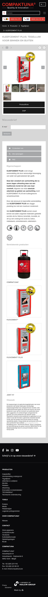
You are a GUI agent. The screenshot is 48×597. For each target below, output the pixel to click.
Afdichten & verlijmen (9, 481)
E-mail (4, 126)
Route (4, 541)
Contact (6, 526)
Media (4, 506)
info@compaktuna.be (15, 569)
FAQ (13, 159)
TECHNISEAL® (7, 492)
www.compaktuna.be (31, 423)
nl (42, 4)
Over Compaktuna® (10, 516)
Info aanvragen (17, 154)
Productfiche (24, 104)
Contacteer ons (17, 148)
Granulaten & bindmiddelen (12, 490)
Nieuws (5, 520)
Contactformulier (8, 532)
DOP (24, 111)
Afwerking (6, 488)
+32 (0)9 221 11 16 (11, 564)
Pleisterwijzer (7, 509)
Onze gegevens (8, 530)
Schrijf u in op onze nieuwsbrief (18, 455)
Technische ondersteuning (11, 495)
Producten (7, 469)
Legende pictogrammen (11, 511)
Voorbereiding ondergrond (12, 476)
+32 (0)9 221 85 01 (12, 566)
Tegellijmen (6, 479)
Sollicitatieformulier (9, 537)
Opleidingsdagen (8, 539)
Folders (5, 504)
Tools (5, 500)
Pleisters (5, 485)
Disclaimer (8, 587)
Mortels (5, 483)
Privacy (4, 585)
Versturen (6, 133)
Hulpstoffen (6, 474)
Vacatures (5, 535)
